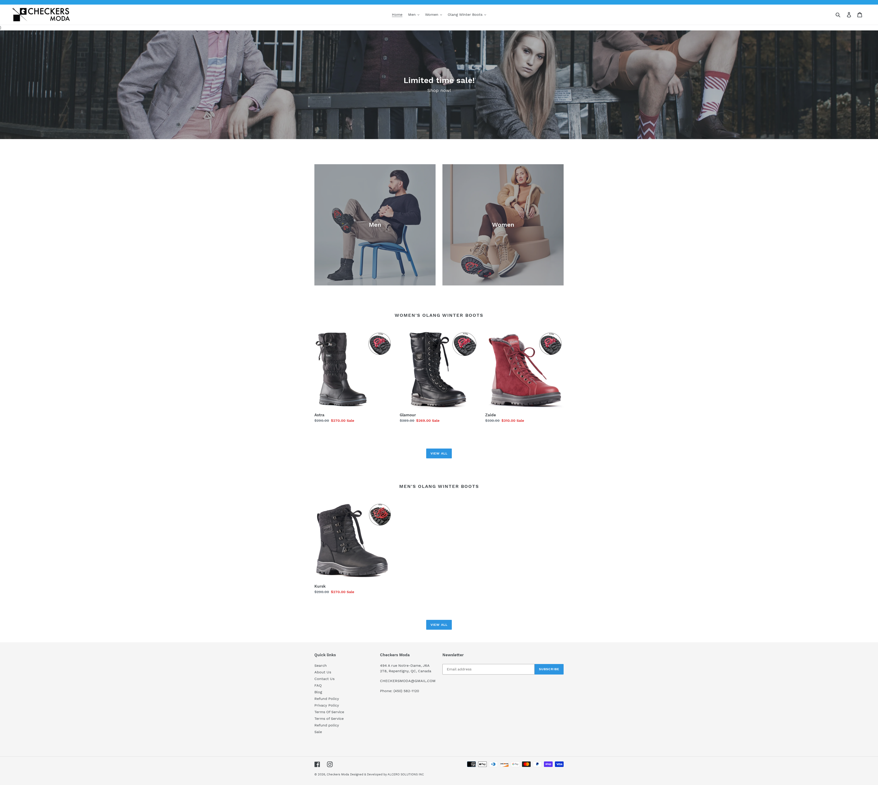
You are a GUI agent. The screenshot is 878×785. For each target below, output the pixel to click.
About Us (322, 672)
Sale (318, 732)
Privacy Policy (326, 705)
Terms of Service (329, 718)
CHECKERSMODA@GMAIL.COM (408, 681)
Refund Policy (326, 698)
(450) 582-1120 (406, 691)
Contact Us (324, 679)
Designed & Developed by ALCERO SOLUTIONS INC (387, 774)
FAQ (318, 685)
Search (320, 665)
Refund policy (326, 725)
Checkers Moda (338, 774)
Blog (318, 692)
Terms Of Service (329, 712)
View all (439, 453)
